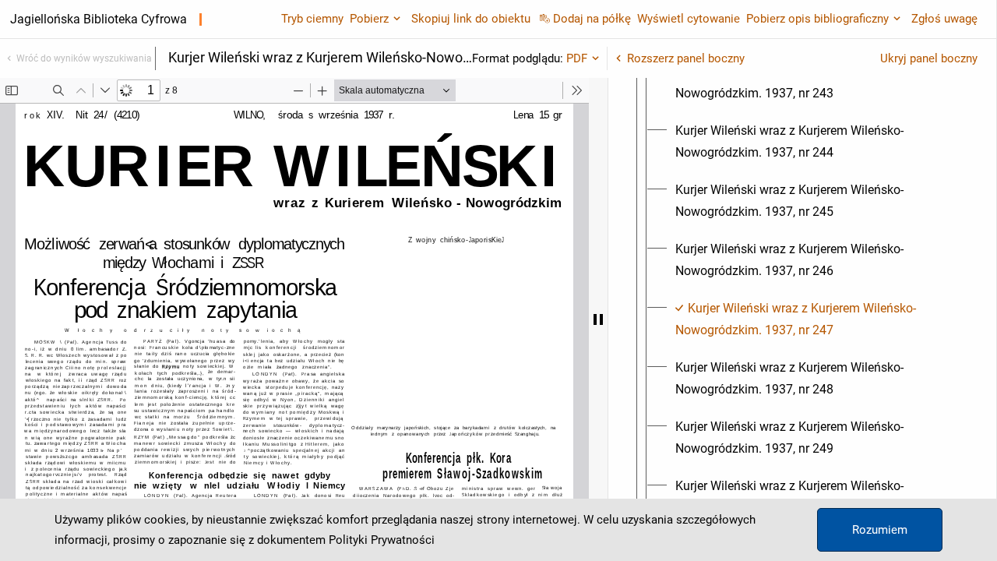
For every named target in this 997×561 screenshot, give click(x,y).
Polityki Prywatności (382, 540)
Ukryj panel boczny (929, 58)
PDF (576, 58)
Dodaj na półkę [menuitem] (592, 19)
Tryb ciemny (312, 19)
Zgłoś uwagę (944, 19)
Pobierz (369, 19)
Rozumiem (879, 530)
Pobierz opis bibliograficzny (817, 19)
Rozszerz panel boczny (686, 58)
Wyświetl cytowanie (688, 19)
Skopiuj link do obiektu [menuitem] (470, 19)
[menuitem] (816, 82)
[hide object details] (598, 319)
